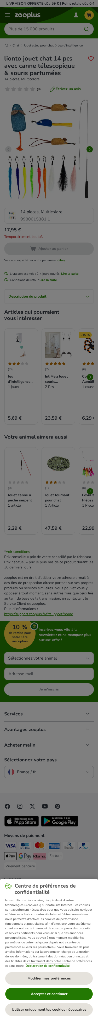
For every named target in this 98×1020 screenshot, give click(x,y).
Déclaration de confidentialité (48, 966)
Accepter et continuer (49, 993)
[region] (49, 949)
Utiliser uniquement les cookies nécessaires (49, 1009)
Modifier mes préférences (49, 978)
